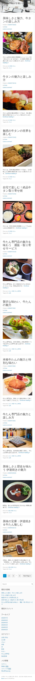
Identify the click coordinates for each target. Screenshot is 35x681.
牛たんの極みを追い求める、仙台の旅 (17, 4)
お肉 (10, 293)
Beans (2, 678)
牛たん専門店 (18, 291)
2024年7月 (4, 618)
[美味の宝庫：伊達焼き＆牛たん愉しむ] (17, 546)
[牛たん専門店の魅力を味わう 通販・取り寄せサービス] (17, 270)
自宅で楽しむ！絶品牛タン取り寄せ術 (17, 188)
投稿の (4, 666)
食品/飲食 (4, 656)
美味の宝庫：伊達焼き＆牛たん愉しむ (17, 522)
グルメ (10, 68)
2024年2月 (4, 629)
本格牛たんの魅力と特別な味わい (17, 361)
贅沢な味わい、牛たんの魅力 (17, 303)
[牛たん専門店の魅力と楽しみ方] (17, 437)
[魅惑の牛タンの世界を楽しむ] (17, 155)
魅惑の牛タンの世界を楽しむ (17, 132)
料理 (11, 66)
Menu (30, 9)
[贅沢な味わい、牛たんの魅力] (17, 327)
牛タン (14, 66)
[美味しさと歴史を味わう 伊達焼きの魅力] (17, 491)
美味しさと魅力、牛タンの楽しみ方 (17, 19)
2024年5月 (4, 622)
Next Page (26, 576)
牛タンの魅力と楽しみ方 (17, 78)
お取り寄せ (4, 637)
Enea (5, 27)
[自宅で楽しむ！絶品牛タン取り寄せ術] (17, 212)
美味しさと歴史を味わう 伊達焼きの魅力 (17, 468)
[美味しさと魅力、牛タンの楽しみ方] (17, 43)
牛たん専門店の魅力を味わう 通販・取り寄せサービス (17, 245)
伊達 (9, 510)
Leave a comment (7, 29)
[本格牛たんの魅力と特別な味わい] (17, 384)
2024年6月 (4, 620)
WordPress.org (5, 671)
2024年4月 (4, 625)
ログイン (4, 664)
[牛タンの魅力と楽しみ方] (17, 100)
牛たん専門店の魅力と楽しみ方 (17, 415)
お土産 (3, 640)
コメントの (6, 669)
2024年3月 (4, 627)
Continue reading (8, 117)
